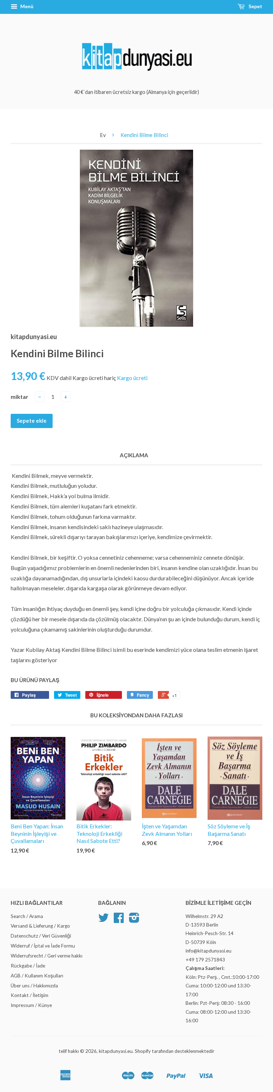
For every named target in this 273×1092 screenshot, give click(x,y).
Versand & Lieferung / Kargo (40, 926)
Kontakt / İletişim (29, 995)
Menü (26, 6)
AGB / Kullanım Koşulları (37, 975)
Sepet (254, 6)
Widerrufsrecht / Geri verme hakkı (46, 956)
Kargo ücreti (132, 377)
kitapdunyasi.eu (116, 1051)
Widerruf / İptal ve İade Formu (43, 946)
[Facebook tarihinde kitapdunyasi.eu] (118, 920)
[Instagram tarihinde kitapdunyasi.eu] (134, 920)
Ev (103, 135)
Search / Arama (27, 916)
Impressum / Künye (31, 1005)
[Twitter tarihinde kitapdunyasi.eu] (103, 920)
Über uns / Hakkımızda (34, 985)
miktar (19, 396)
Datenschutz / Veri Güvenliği (41, 936)
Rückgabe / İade (28, 966)
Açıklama (134, 455)
